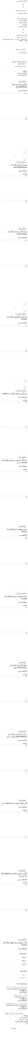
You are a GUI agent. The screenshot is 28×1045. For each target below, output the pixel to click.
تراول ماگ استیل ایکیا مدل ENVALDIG (17, 1005)
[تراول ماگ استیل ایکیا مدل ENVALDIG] (16, 1003)
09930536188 (14, 42)
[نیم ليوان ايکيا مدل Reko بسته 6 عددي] (16, 987)
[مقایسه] (25, 78)
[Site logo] (21, 1)
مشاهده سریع (21, 78)
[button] (21, 162)
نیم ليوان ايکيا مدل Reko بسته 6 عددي (17, 989)
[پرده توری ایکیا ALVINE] (20, 995)
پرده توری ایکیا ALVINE (21, 997)
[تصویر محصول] (22, 75)
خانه (25, 61)
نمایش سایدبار (21, 63)
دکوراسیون (21, 61)
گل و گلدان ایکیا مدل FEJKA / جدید (14, 803)
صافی (24, 964)
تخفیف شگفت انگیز (14, 46)
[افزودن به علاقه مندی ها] (16, 78)
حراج (23, 974)
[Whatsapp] (24, 57)
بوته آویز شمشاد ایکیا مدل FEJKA (14, 394)
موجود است (22, 977)
